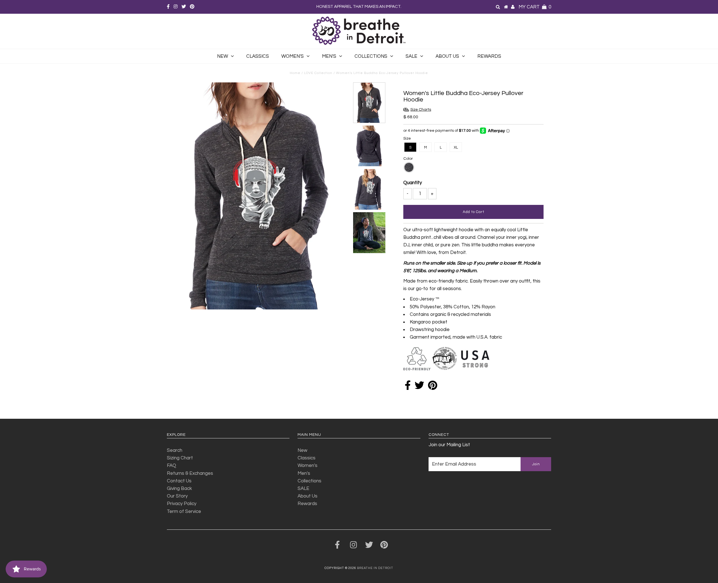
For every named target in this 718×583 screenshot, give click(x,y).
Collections (371, 56)
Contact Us (179, 480)
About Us (447, 56)
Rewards (489, 56)
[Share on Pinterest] (432, 387)
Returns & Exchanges (190, 473)
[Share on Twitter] (419, 387)
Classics (257, 56)
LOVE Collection (318, 73)
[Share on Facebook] (408, 387)
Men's (329, 56)
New (222, 56)
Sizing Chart (180, 458)
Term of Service (184, 511)
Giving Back (179, 488)
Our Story (177, 496)
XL (456, 147)
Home (295, 73)
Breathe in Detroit (375, 568)
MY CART (535, 7)
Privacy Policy (181, 503)
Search (174, 450)
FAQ (171, 465)
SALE (411, 56)
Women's (292, 56)
